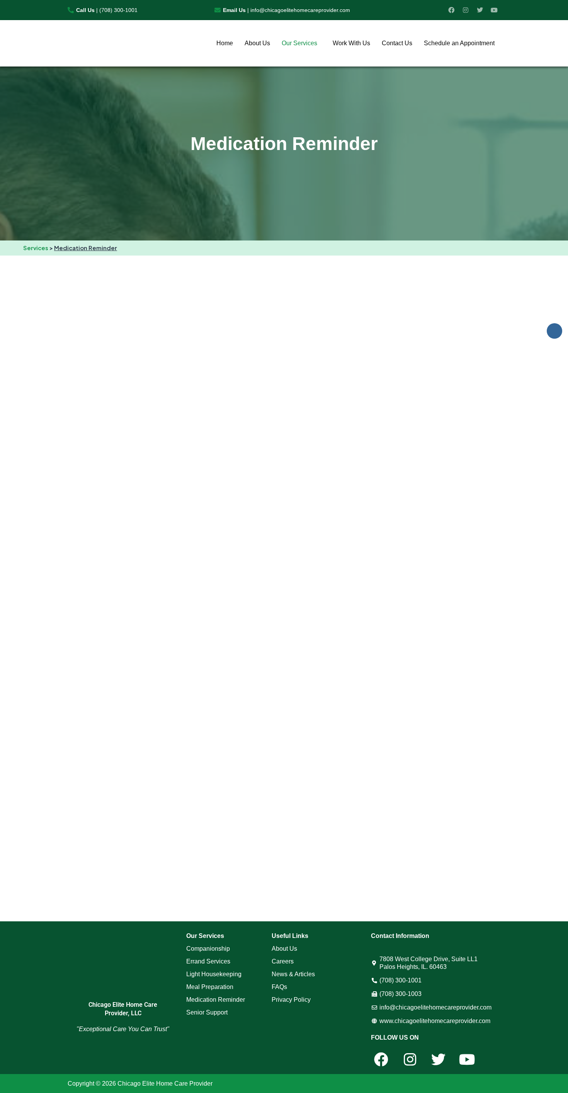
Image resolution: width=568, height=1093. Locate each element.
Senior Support (207, 1012)
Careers (283, 961)
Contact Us (397, 43)
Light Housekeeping (213, 974)
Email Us (286, 10)
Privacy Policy (291, 999)
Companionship (208, 948)
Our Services (299, 43)
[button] (301, 43)
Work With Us (351, 43)
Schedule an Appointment (459, 43)
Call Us (107, 10)
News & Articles (293, 974)
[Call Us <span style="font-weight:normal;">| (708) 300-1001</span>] (71, 10)
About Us (257, 43)
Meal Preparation (209, 987)
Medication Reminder (215, 999)
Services (35, 247)
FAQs (279, 987)
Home (224, 43)
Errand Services (208, 961)
